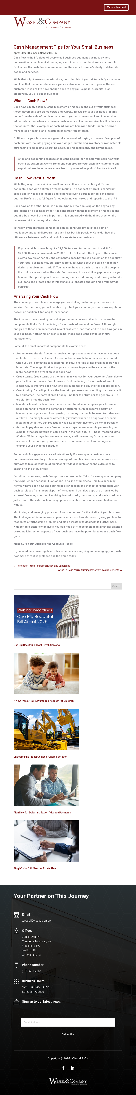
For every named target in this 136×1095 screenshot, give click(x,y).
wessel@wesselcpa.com (37, 920)
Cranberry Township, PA (36, 941)
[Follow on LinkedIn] (72, 1068)
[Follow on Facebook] (63, 1068)
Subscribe (68, 1034)
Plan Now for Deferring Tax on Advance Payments (42, 812)
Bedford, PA (29, 950)
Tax (55, 53)
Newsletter (46, 53)
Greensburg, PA (31, 955)
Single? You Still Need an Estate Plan (35, 868)
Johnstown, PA (31, 936)
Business (33, 53)
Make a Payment (116, 7)
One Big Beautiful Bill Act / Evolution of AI (37, 645)
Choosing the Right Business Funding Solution (40, 756)
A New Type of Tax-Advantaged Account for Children (44, 700)
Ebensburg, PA (31, 945)
